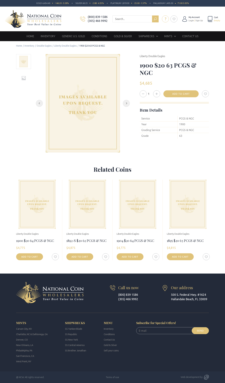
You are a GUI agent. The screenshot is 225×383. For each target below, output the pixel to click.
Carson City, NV (24, 329)
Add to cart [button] (29, 256)
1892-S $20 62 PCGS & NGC (86, 240)
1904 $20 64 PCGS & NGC (135, 240)
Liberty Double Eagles (65, 45)
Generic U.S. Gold (73, 36)
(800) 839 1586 (98, 16)
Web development (190, 377)
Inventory (48, 36)
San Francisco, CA (25, 356)
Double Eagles (44, 45)
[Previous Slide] (39, 103)
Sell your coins (111, 350)
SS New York (71, 339)
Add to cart (181, 93)
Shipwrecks (146, 36)
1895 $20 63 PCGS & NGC (185, 240)
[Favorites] (173, 18)
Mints (168, 36)
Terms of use (112, 377)
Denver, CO (22, 339)
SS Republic (71, 334)
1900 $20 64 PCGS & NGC (35, 240)
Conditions (99, 36)
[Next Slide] (126, 103)
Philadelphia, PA (24, 350)
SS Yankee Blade (73, 329)
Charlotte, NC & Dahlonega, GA (32, 334)
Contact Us (190, 36)
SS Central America (74, 345)
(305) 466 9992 (98, 20)
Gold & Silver (123, 36)
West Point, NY (23, 361)
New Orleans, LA (24, 345)
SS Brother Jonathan (75, 350)
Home (30, 36)
